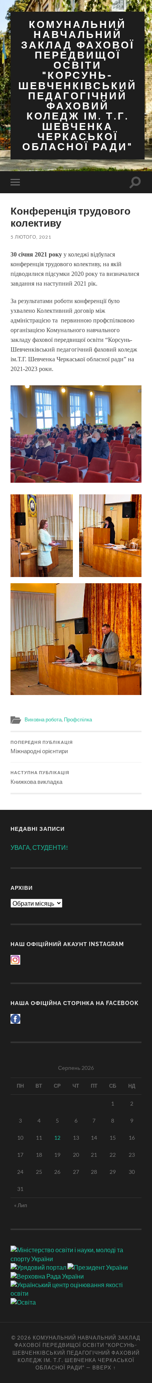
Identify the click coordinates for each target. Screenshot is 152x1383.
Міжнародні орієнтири (42, 747)
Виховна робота (43, 719)
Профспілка (78, 719)
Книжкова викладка (40, 777)
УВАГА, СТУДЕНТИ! (39, 847)
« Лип (20, 1205)
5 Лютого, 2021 (31, 237)
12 (57, 1137)
